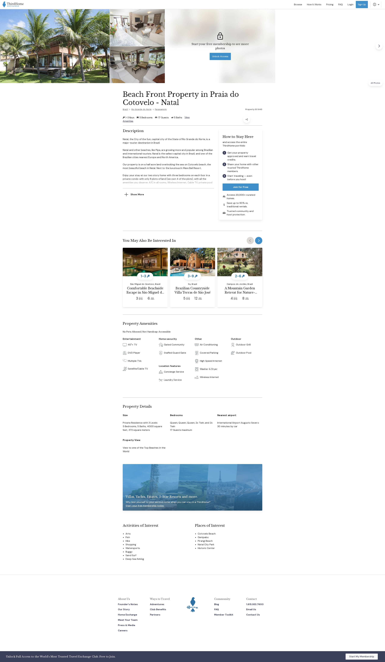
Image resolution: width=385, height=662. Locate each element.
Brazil (125, 109)
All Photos (375, 83)
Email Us (251, 609)
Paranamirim (161, 109)
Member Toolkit (223, 614)
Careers (123, 630)
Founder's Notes (128, 604)
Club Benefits (158, 609)
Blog (216, 604)
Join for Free (240, 187)
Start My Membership (361, 656)
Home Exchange (127, 614)
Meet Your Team (128, 620)
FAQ (216, 609)
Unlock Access (220, 56)
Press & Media (126, 625)
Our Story (124, 609)
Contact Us (253, 614)
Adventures (157, 604)
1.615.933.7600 (255, 604)
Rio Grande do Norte (141, 109)
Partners (155, 614)
